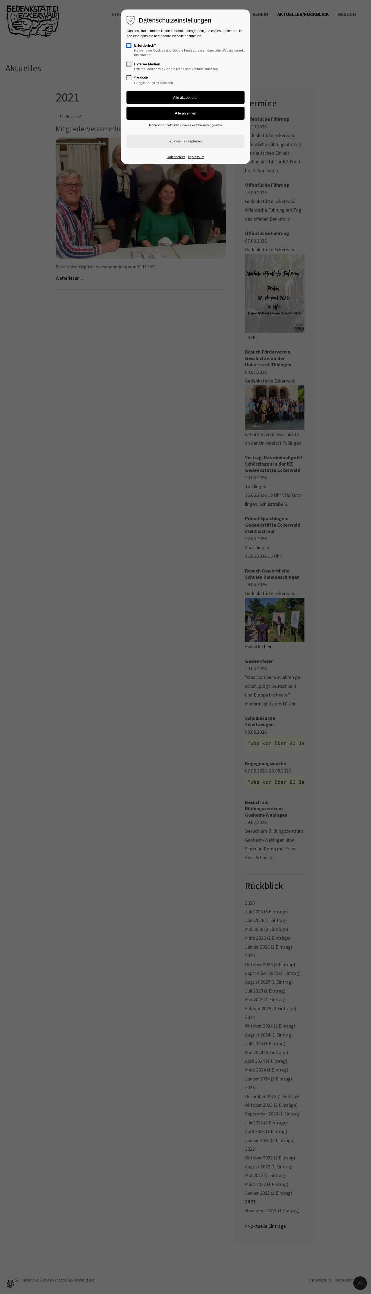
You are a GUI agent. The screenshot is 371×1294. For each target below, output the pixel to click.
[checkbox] (129, 45)
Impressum (196, 157)
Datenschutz (176, 157)
